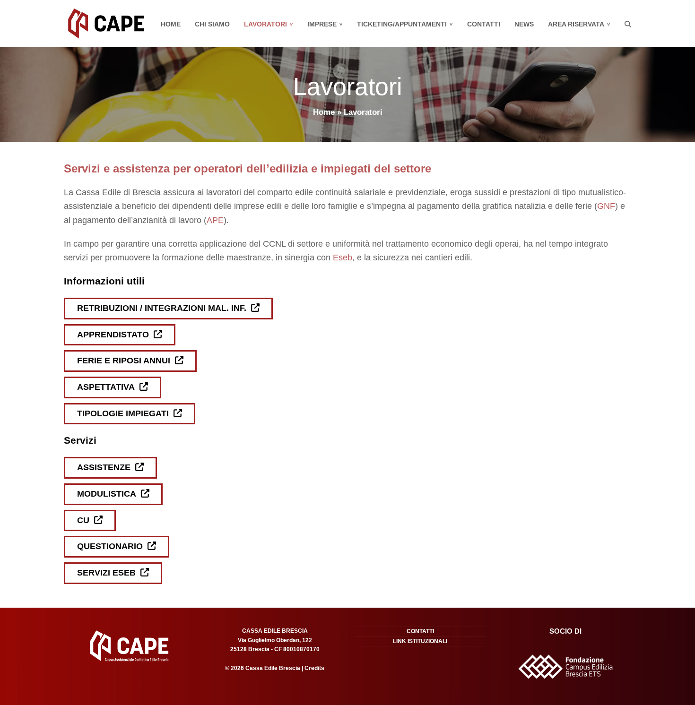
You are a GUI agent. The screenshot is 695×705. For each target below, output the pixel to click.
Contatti (420, 631)
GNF (606, 206)
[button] (627, 23)
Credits (313, 668)
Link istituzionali (420, 641)
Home (324, 112)
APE (215, 220)
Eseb (342, 257)
